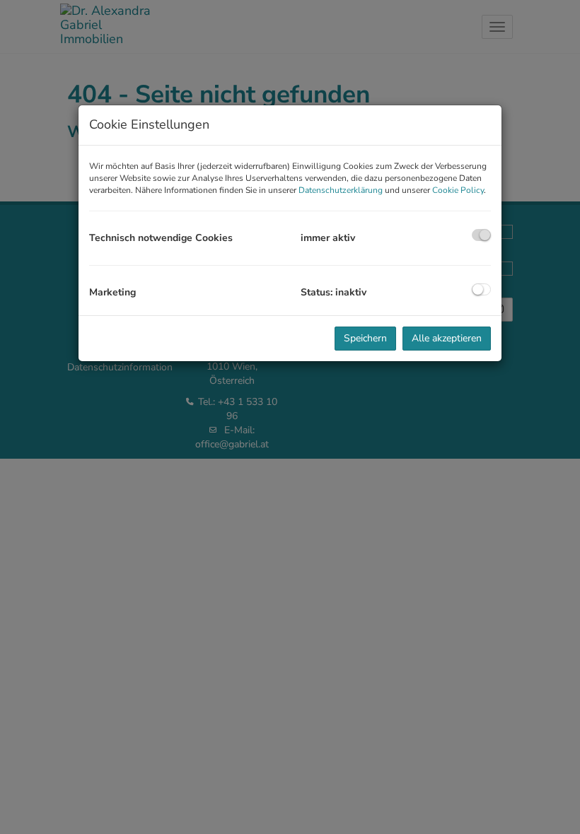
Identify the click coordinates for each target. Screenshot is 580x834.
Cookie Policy (458, 190)
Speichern (365, 338)
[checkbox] (481, 235)
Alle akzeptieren (447, 338)
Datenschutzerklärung (340, 190)
